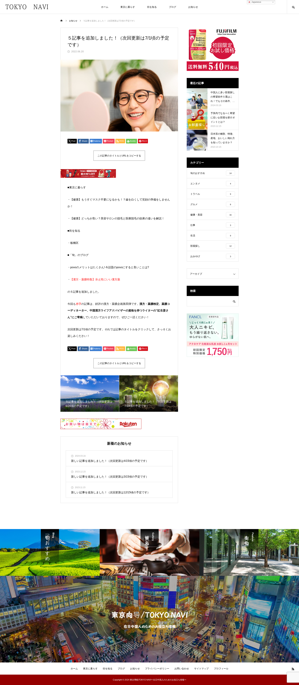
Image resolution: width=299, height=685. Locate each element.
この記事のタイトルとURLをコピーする (119, 155)
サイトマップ (201, 668)
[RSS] (293, 669)
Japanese (256, 2)
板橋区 (74, 242)
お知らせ (193, 7)
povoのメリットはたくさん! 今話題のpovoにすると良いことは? (109, 267)
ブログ (172, 7)
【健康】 (117, 218)
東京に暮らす (127, 7)
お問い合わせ (181, 668)
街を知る (152, 7)
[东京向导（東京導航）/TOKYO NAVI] (26, 7)
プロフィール (221, 668)
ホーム (104, 7)
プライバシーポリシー (157, 668)
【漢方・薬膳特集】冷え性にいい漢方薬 (95, 279)
